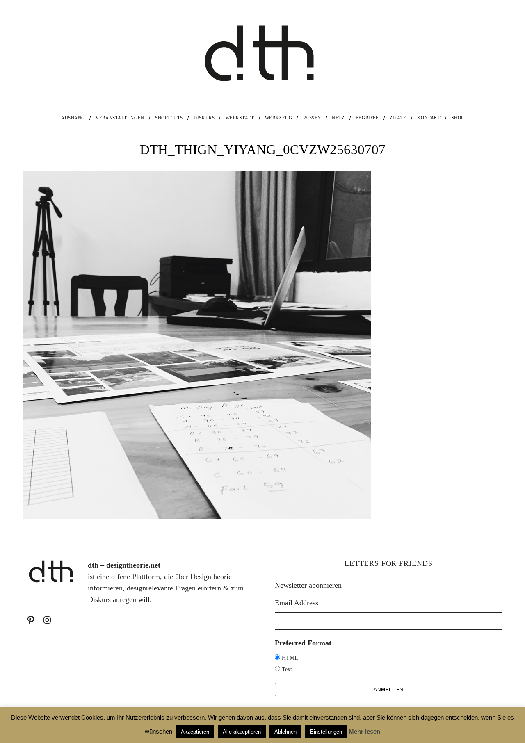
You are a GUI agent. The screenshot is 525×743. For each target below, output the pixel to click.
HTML (290, 658)
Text (287, 669)
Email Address (296, 603)
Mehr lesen (364, 731)
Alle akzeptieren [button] (242, 732)
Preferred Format (303, 643)
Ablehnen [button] (285, 732)
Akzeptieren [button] (195, 732)
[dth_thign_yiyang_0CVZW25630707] (197, 517)
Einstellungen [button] (326, 732)
